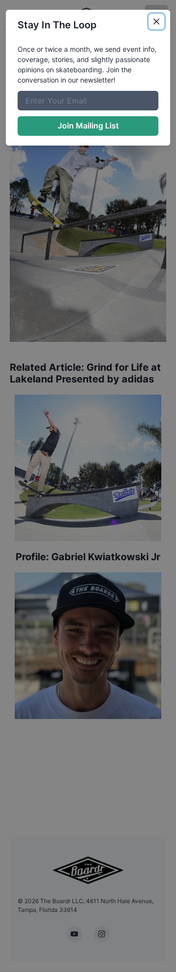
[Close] (156, 21)
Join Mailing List (88, 125)
